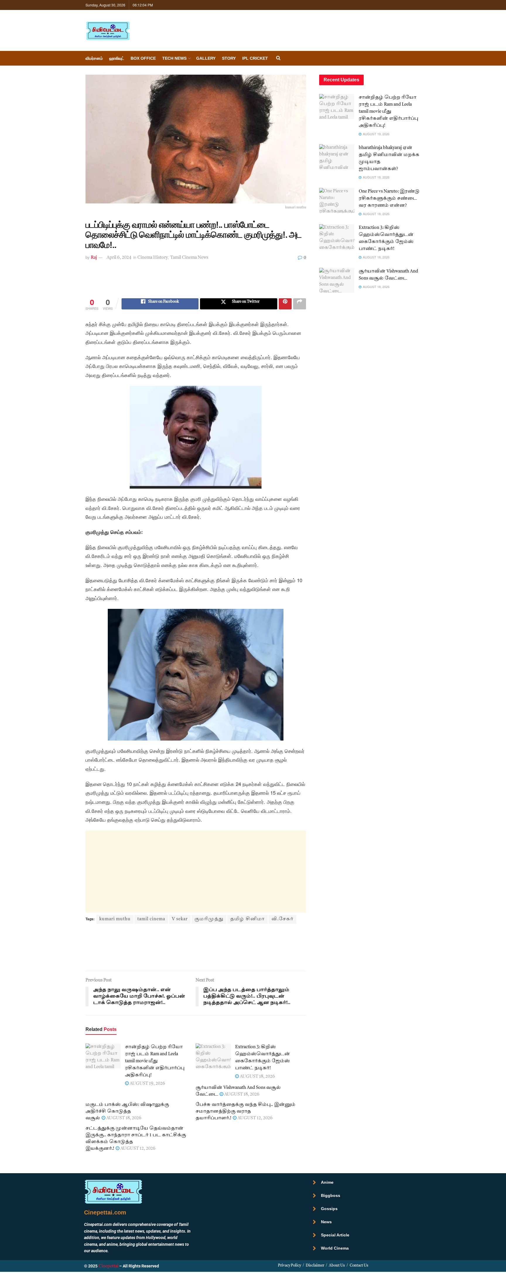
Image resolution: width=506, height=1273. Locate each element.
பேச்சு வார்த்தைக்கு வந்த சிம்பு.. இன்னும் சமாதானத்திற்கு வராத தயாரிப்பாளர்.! (245, 1111)
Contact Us (359, 1265)
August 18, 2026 (257, 1077)
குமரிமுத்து (208, 919)
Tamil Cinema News (189, 258)
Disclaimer (315, 1265)
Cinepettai (108, 1266)
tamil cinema (151, 919)
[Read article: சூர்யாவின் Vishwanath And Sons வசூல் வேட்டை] (336, 280)
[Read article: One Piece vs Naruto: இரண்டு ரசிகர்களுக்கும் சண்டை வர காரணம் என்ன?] (336, 200)
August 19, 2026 (147, 1084)
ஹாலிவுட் (116, 58)
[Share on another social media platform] (299, 303)
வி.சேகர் (282, 919)
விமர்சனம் (94, 58)
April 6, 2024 (119, 258)
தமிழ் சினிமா (247, 919)
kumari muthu (115, 919)
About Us (337, 1265)
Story (229, 58)
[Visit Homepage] (108, 30)
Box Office (143, 58)
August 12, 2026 (255, 1118)
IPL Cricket (255, 58)
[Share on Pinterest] (285, 303)
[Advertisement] (195, 283)
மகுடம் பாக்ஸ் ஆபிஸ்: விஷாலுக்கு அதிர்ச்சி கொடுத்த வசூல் (127, 1111)
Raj (94, 258)
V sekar (180, 919)
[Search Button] (278, 58)
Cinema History (152, 258)
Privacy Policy (289, 1265)
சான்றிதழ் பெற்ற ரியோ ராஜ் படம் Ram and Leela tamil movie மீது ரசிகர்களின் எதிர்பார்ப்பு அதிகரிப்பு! (154, 1061)
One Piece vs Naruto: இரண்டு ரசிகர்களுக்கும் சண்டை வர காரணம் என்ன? (389, 198)
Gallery (206, 58)
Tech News (174, 58)
